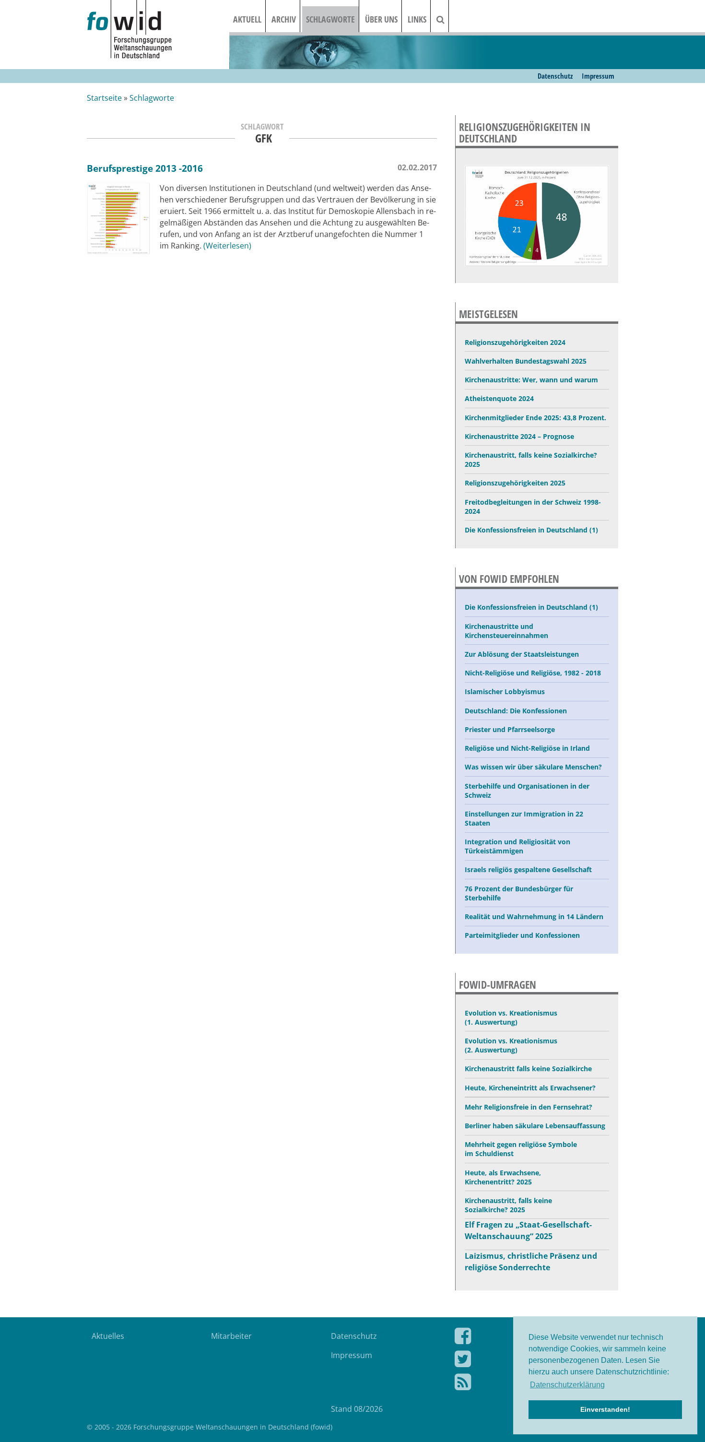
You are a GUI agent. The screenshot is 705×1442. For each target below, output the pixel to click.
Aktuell (247, 19)
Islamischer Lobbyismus (505, 691)
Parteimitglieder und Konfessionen (522, 935)
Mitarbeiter (231, 1336)
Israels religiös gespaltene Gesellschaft (528, 869)
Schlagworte (330, 19)
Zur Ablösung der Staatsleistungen (522, 654)
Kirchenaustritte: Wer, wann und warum (531, 379)
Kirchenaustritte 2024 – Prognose (519, 436)
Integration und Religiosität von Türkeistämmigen (517, 846)
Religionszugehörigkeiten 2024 (515, 342)
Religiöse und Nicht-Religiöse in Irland (527, 748)
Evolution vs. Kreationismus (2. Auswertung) (511, 1045)
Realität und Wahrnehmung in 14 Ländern (534, 916)
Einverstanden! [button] (605, 1409)
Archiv (283, 19)
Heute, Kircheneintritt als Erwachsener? (530, 1087)
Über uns (381, 19)
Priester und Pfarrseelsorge (510, 729)
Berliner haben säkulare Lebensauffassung (535, 1125)
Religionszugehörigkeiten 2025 (515, 482)
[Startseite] (158, 30)
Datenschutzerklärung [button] (567, 1385)
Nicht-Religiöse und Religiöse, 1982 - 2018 (533, 672)
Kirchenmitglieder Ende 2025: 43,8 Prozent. (535, 417)
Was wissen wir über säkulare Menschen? (533, 766)
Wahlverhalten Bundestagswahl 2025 (526, 361)
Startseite (104, 98)
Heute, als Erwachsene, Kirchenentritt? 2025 (503, 1177)
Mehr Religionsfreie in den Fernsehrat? (528, 1106)
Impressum (598, 76)
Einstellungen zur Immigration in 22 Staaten (524, 818)
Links (417, 19)
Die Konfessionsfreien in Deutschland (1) (531, 529)
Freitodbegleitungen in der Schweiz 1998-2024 (533, 506)
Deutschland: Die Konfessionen (516, 710)
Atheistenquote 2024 (499, 398)
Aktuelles (108, 1336)
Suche (446, 19)
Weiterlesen (227, 245)
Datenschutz (555, 76)
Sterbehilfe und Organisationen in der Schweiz (527, 790)
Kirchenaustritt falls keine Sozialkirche (528, 1068)
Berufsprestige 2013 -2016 (145, 168)
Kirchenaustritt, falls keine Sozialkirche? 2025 (531, 459)
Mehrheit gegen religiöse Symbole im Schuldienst (521, 1149)
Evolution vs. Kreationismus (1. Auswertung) (511, 1017)
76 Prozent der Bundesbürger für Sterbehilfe (519, 893)
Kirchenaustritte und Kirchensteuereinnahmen (506, 631)
